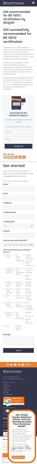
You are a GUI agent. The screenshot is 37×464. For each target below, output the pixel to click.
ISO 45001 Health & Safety (8, 284)
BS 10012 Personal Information (29, 291)
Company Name (9, 212)
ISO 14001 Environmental (20, 297)
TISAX (7, 326)
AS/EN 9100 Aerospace (28, 277)
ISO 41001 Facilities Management (29, 257)
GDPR (7, 84)
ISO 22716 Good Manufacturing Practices (20, 271)
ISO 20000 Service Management (20, 257)
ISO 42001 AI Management (29, 314)
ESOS (27, 302)
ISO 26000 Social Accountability (20, 315)
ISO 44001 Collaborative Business (9, 270)
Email (6, 194)
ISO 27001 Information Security (19, 284)
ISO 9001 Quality (8, 256)
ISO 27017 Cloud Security (18, 291)
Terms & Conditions (9, 407)
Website (6, 231)
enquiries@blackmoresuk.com (14, 176)
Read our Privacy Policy (24, 356)
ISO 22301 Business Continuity (28, 284)
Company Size (9, 222)
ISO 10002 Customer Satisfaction (29, 270)
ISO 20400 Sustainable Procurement (29, 307)
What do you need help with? (15, 240)
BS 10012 (9, 82)
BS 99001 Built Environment (29, 321)
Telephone (7, 203)
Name (6, 184)
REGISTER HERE (18, 457)
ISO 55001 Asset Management (29, 263)
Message (6, 334)
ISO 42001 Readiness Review (19, 328)
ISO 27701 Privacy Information (9, 291)
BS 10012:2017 (25, 56)
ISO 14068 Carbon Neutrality (9, 304)
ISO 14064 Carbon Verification (29, 297)
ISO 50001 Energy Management (20, 304)
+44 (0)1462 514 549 (18, 173)
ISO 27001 (21, 80)
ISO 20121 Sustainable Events (9, 314)
